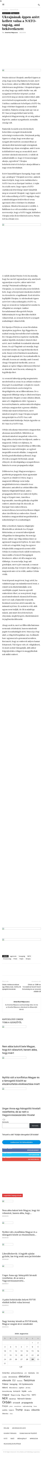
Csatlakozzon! (34, 1155)
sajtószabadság (27, 1406)
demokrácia (12, 1377)
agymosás (13, 956)
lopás (24, 1391)
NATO (29, 956)
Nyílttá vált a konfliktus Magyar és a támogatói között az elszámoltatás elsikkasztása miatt (21, 1080)
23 (38, 1355)
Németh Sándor (24, 1399)
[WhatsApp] (19, 37)
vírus (11, 1413)
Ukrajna (28, 959)
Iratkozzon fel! (33, 1159)
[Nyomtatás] (35, 37)
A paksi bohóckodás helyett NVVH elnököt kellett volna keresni (19, 1301)
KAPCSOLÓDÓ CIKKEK (12, 1019)
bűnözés (31, 1373)
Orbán (6, 1402)
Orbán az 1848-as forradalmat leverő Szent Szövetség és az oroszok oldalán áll (31, 988)
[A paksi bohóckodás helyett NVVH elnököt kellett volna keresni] (21, 1293)
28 (27, 1359)
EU (13, 1380)
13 (21, 1351)
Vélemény (5, 1413)
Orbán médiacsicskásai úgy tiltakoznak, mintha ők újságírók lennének (11, 987)
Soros (35, 1406)
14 (27, 1351)
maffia (30, 1391)
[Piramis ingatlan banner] (21, 930)
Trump (19, 1410)
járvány (28, 1388)
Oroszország (7, 959)
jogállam (21, 1388)
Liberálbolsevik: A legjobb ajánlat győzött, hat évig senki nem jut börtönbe (21, 1255)
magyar (5, 1395)
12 (16, 1351)
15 (33, 1351)
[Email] (30, 37)
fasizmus (29, 1380)
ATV (25, 1373)
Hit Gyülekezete (26, 1384)
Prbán (15, 959)
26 (16, 1359)
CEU (37, 1373)
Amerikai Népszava (11, 32)
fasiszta (19, 1381)
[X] (9, 37)
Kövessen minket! (33, 1150)
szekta (4, 1410)
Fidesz (5, 1384)
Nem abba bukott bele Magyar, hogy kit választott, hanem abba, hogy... (21, 1211)
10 (5, 1351)
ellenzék (6, 1380)
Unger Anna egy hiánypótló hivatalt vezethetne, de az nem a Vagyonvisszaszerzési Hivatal (21, 1111)
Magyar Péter (25, 1395)
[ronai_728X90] (21, 71)
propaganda (27, 1403)
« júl (20, 1367)
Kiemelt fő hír (14, 10)
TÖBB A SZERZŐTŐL (12, 1022)
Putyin (21, 959)
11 (10, 1351)
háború (5, 1388)
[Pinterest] (14, 37)
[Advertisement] (21, 671)
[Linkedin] (24, 37)
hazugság (22, 956)
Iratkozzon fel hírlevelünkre (21, 1142)
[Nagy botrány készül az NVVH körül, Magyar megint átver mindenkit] (21, 1314)
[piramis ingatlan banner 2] (21, 247)
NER (5, 1398)
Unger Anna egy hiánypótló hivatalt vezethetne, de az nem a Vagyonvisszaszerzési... (19, 1278)
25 (10, 1359)
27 (21, 1359)
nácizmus (12, 1399)
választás (35, 1410)
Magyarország (15, 13)
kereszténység (7, 1391)
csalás (4, 1377)
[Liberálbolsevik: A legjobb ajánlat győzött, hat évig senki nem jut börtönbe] (21, 1247)
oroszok (16, 1403)
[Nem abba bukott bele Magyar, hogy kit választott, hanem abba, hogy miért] (21, 1034)
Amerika (5, 1373)
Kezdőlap (5, 10)
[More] (40, 37)
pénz (11, 1406)
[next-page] (5, 1120)
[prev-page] (3, 1120)
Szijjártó (11, 1410)
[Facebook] (4, 37)
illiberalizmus (13, 1388)
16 (38, 1351)
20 (21, 1355)
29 (33, 1359)
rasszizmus (17, 1406)
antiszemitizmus (17, 1373)
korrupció (16, 1391)
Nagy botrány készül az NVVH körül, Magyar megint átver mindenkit (20, 1322)
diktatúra (24, 1376)
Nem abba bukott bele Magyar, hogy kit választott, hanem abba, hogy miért (19, 1049)
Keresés (5, 1122)
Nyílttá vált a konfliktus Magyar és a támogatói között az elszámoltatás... (19, 1233)
